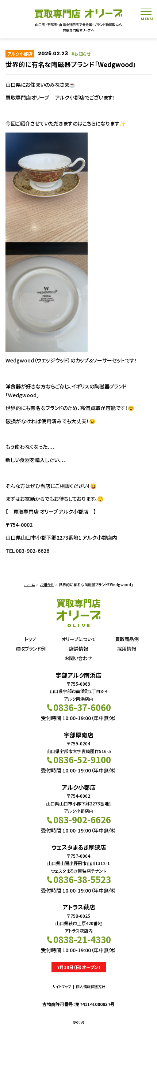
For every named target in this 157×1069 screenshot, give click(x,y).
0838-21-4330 (82, 939)
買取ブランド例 (30, 648)
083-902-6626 (82, 819)
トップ (30, 639)
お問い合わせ (78, 658)
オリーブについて (78, 639)
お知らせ (82, 54)
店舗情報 (78, 648)
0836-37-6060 (82, 707)
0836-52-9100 (82, 759)
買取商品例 (127, 639)
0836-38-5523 (82, 879)
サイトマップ (61, 986)
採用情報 (126, 648)
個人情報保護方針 (90, 986)
